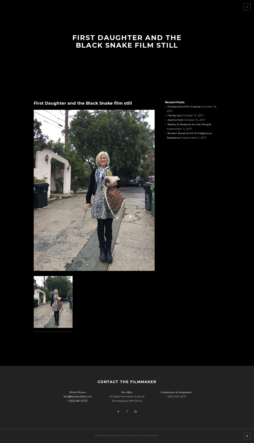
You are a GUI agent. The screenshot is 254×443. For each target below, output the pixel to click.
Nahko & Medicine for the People (189, 124)
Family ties (174, 115)
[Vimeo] (136, 411)
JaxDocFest (175, 120)
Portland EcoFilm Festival (184, 106)
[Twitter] (118, 411)
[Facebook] (127, 411)
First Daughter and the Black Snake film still (83, 103)
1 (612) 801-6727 (78, 400)
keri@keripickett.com (78, 396)
